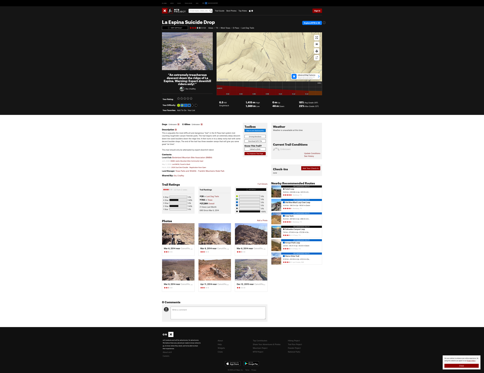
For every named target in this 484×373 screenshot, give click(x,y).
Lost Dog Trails (247, 28)
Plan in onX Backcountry (255, 130)
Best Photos (231, 11)
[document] (461, 362)
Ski (197, 3)
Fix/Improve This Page (255, 154)
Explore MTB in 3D (312, 23)
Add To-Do (181, 110)
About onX (167, 352)
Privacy (253, 370)
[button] (164, 51)
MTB (172, 3)
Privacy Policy (471, 361)
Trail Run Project (295, 344)
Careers (166, 356)
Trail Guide (219, 11)
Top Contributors (260, 340)
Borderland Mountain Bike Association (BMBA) (192, 157)
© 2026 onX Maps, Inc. (235, 370)
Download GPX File (255, 141)
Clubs (220, 352)
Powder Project (294, 348)
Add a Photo (262, 220)
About (220, 340)
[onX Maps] (168, 336)
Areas (210, 28)
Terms (247, 370)
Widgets (221, 348)
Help (220, 344)
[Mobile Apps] (251, 11)
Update (312, 153)
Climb (164, 3)
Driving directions (255, 137)
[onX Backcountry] (210, 3)
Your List (191, 110)
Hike (179, 3)
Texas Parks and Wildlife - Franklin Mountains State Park (199, 171)
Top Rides (242, 11)
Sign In (317, 11)
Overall (211, 203)
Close (461, 366)
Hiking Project (294, 340)
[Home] (175, 10)
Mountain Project (260, 348)
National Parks (294, 352)
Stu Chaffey (190, 89)
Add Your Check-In (311, 168)
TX (217, 28)
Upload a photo (255, 149)
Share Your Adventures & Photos (266, 344)
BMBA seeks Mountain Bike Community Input (187, 161)
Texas (210, 200)
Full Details (262, 184)
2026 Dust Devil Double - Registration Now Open (188, 167)
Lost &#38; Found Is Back (181, 164)
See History (309, 156)
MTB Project (258, 352)
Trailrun (188, 3)
